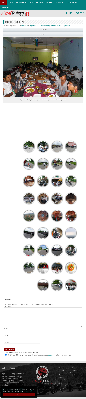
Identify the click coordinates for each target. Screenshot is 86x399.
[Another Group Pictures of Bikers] (43, 238)
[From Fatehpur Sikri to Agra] (43, 255)
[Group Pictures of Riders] (57, 255)
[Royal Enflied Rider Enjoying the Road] (71, 169)
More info (29, 391)
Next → (43, 34)
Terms (61, 375)
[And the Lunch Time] (43, 67)
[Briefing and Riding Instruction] (71, 290)
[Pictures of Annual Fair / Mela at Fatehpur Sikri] (57, 221)
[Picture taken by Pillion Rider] (28, 169)
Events (61, 370)
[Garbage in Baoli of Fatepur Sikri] (43, 290)
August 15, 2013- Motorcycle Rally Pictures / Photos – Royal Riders (49, 26)
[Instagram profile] (81, 12)
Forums (61, 377)
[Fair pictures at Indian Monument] (71, 221)
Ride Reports (60, 2)
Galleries (49, 2)
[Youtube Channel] (77, 12)
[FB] (67, 12)
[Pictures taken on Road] (28, 255)
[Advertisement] (43, 121)
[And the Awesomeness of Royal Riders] (28, 238)
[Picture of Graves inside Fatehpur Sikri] (71, 203)
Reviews (74, 375)
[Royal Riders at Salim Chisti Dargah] (28, 203)
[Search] (84, 12)
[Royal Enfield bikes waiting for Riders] (43, 186)
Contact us (62, 368)
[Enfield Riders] (28, 186)
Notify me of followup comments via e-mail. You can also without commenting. (39, 355)
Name (6, 328)
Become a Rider (21, 2)
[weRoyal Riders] (15, 14)
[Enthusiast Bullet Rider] (28, 152)
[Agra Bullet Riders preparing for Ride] (57, 290)
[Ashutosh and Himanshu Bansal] (71, 255)
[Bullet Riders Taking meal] (57, 273)
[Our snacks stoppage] (57, 186)
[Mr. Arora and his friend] (71, 186)
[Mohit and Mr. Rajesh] (43, 152)
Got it (19, 394)
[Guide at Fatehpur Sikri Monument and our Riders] (57, 203)
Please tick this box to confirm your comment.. (22, 352)
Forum (11, 2)
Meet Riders (5, 7)
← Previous (43, 30)
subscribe (51, 355)
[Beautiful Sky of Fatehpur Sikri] (71, 238)
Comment (7, 306)
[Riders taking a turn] (43, 169)
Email (6, 335)
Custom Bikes (72, 2)
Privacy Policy (73, 371)
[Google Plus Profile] (74, 12)
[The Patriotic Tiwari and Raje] (57, 169)
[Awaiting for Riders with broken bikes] (57, 152)
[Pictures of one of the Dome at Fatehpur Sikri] (43, 221)
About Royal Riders (36, 2)
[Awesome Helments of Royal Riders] (43, 273)
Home (3, 2)
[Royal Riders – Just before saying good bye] (28, 273)
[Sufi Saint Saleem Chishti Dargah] (43, 203)
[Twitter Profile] (70, 12)
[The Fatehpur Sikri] (28, 221)
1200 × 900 (24, 26)
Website (7, 342)
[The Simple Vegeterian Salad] (71, 273)
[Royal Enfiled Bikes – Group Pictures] (57, 238)
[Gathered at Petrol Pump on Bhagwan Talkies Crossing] (71, 152)
